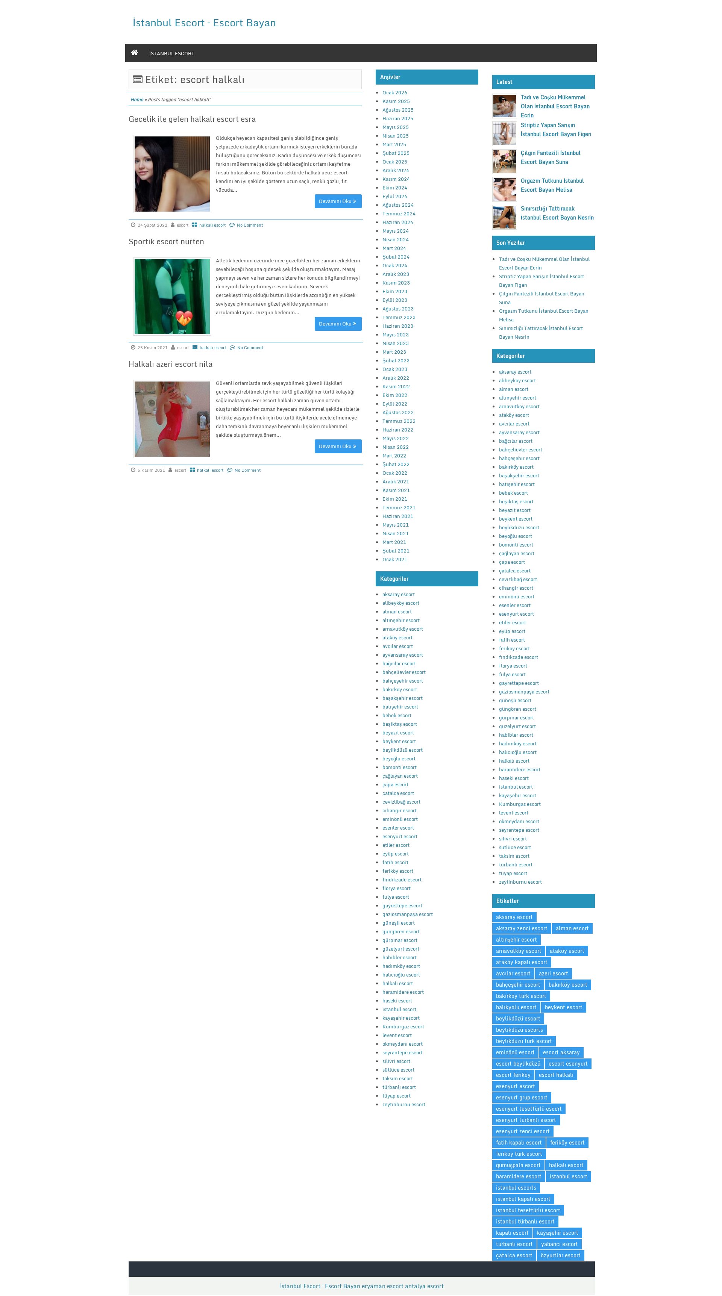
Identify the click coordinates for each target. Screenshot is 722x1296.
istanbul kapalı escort (523, 1199)
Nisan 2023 (395, 343)
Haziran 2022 (397, 429)
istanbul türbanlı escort (525, 1221)
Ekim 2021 (394, 499)
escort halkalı (556, 1074)
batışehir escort (400, 707)
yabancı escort (559, 1244)
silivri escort (396, 1061)
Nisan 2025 (395, 136)
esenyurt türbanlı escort (526, 1120)
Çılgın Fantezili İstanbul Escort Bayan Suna (551, 157)
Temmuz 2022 (399, 421)
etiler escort (396, 845)
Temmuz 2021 (399, 507)
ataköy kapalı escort (522, 962)
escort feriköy (513, 1074)
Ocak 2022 (394, 473)
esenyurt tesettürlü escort (529, 1108)
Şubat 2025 (396, 153)
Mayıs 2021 (395, 525)
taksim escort (397, 1078)
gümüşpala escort (518, 1165)
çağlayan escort (400, 776)
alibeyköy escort (400, 603)
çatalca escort (398, 793)
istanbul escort (171, 53)
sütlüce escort (398, 1070)
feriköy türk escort (519, 1153)
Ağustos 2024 (398, 205)
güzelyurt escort (400, 949)
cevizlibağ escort (401, 802)
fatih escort (395, 862)
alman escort (397, 611)
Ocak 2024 (394, 265)
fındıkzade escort (402, 879)
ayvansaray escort (402, 655)
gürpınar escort (399, 940)
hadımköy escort (401, 966)
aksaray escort (398, 594)
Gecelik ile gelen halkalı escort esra (192, 119)
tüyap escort (396, 1096)
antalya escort (424, 1285)
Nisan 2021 (395, 533)
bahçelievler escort (404, 672)
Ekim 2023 (394, 291)
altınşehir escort (401, 620)
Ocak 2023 (394, 369)
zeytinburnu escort (403, 1104)
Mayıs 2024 (395, 231)
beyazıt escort (398, 732)
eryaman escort (382, 1285)
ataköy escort (397, 637)
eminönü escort (400, 819)
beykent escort (399, 741)
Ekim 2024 (394, 187)
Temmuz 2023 (399, 317)
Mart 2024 (394, 248)
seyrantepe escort (402, 1052)
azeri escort (553, 973)
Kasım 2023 (396, 283)
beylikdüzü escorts (519, 1029)
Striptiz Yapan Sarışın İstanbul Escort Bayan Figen (556, 129)
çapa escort (395, 784)
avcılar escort (397, 646)
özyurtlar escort (561, 1255)
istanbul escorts (516, 1187)
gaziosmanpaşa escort (407, 914)
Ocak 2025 (394, 161)
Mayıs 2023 (395, 334)
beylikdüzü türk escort (524, 1041)
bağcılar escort (399, 663)
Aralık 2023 (395, 274)
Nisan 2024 (395, 239)
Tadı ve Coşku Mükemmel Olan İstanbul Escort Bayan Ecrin (555, 106)
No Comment (250, 225)
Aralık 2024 (395, 170)
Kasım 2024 (396, 179)
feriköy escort (397, 871)
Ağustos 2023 (398, 308)
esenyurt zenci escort (523, 1131)
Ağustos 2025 (398, 110)
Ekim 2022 (394, 395)
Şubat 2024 (396, 257)
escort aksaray (561, 1052)
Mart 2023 (394, 352)
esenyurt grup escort (522, 1097)
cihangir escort (399, 810)
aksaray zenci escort (522, 928)
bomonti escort (399, 767)
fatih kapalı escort (519, 1142)
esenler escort (398, 828)
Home (136, 99)
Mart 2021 (394, 542)
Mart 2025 (394, 144)
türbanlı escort (399, 1087)
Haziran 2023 (397, 326)
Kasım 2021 (396, 490)
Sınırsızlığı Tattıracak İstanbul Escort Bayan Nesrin (557, 213)
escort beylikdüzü (518, 1063)
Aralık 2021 (395, 481)
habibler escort (399, 957)
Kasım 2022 (396, 386)
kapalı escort (512, 1232)
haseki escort (397, 1000)
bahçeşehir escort (402, 681)
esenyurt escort (399, 836)
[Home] (134, 53)
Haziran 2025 (397, 118)
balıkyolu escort (516, 1007)
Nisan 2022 (395, 447)
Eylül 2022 (394, 404)
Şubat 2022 (396, 464)
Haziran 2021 (397, 516)
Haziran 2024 (397, 222)
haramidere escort (403, 992)
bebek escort (396, 715)
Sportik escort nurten (166, 241)
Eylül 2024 (394, 196)
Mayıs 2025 (395, 127)
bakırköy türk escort (521, 996)
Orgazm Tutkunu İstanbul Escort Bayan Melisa (552, 185)
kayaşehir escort (401, 1018)
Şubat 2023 (396, 360)
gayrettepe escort (402, 905)
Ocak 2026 (394, 92)
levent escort (397, 1035)
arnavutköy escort (402, 629)
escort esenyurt (568, 1063)
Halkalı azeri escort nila (170, 364)
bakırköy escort (399, 689)
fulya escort (395, 897)
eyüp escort (395, 853)
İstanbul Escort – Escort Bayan (204, 22)
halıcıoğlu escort (401, 974)
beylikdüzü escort (402, 750)
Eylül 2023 (394, 300)
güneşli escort (398, 923)
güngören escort (401, 931)
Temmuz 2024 (399, 213)
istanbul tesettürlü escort (528, 1210)
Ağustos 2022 (398, 412)
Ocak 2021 (394, 559)
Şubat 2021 (396, 551)
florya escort (396, 888)
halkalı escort (212, 225)
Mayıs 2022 (395, 438)
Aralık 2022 (395, 378)
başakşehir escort (402, 698)
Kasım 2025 (396, 101)
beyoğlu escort (399, 758)
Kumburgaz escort (403, 1026)
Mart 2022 (394, 455)
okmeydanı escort (402, 1044)
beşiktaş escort (399, 724)
